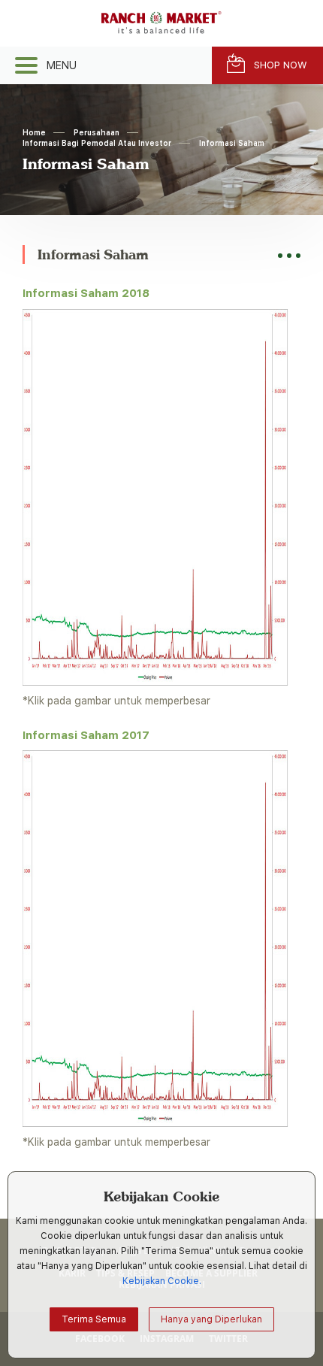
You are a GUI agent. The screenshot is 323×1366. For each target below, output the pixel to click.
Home (34, 132)
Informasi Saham (231, 142)
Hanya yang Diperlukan (211, 1319)
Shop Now (280, 65)
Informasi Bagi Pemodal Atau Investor (97, 142)
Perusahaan (96, 132)
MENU (62, 65)
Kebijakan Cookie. (161, 1281)
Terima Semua (94, 1319)
